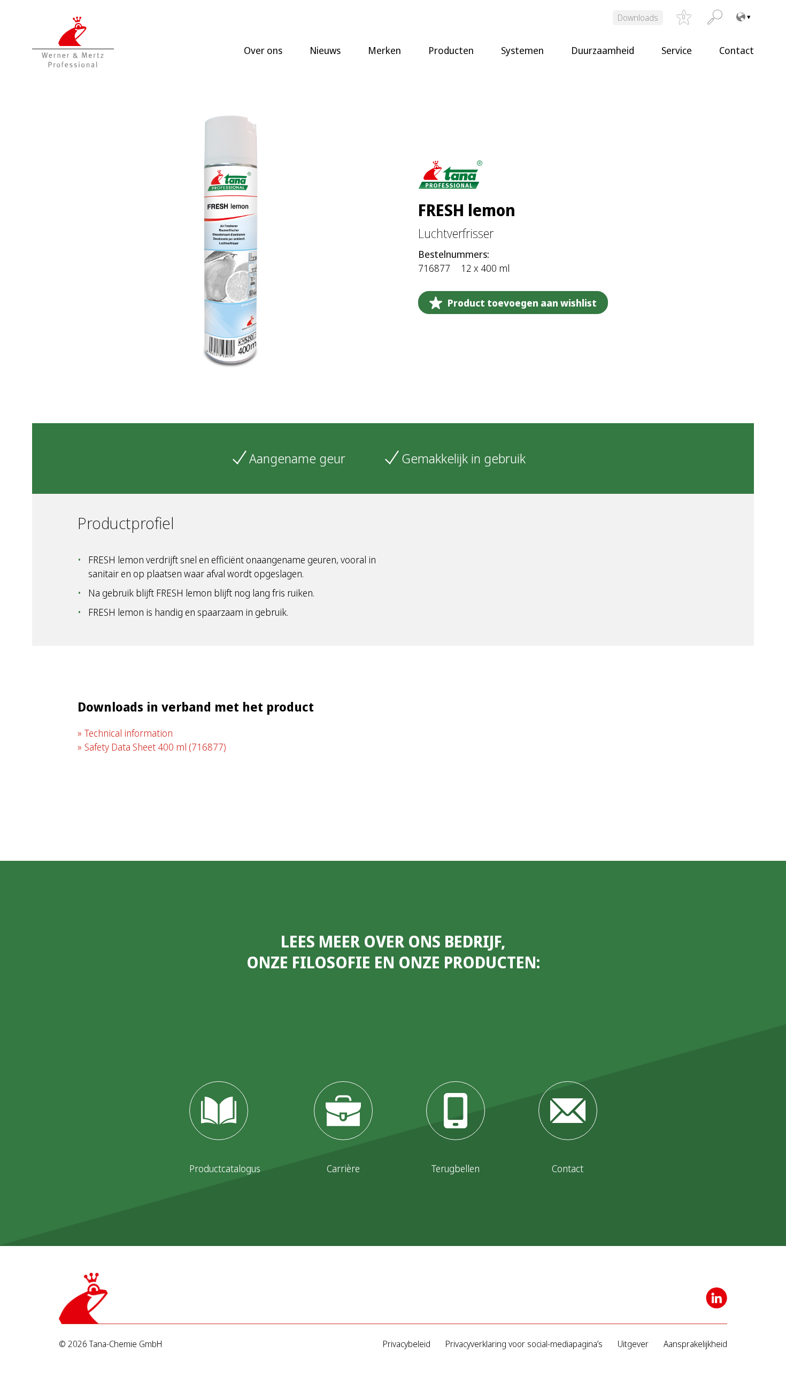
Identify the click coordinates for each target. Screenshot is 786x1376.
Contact (736, 50)
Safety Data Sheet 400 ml (155, 746)
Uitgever (633, 1344)
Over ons (263, 50)
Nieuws (325, 50)
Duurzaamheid (602, 50)
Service (676, 50)
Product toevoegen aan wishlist (522, 302)
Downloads (638, 18)
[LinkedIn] (716, 1298)
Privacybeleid (406, 1344)
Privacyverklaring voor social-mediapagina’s (524, 1344)
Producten (451, 50)
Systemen (522, 50)
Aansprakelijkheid (695, 1344)
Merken (384, 50)
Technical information (128, 733)
